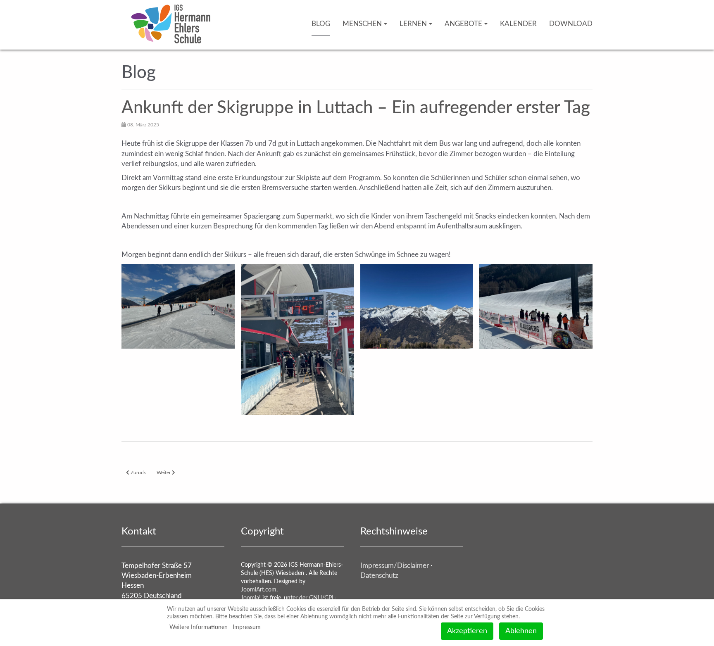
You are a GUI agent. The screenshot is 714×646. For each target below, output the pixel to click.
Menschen (362, 23)
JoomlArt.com (258, 590)
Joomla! (251, 598)
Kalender (518, 23)
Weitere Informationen (198, 627)
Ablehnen (521, 631)
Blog (321, 23)
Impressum (247, 627)
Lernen (413, 23)
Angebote (463, 23)
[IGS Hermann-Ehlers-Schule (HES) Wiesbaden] (171, 11)
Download (571, 23)
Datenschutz (379, 575)
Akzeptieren (467, 631)
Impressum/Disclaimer (394, 565)
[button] (178, 306)
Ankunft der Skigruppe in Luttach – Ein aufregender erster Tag (355, 107)
